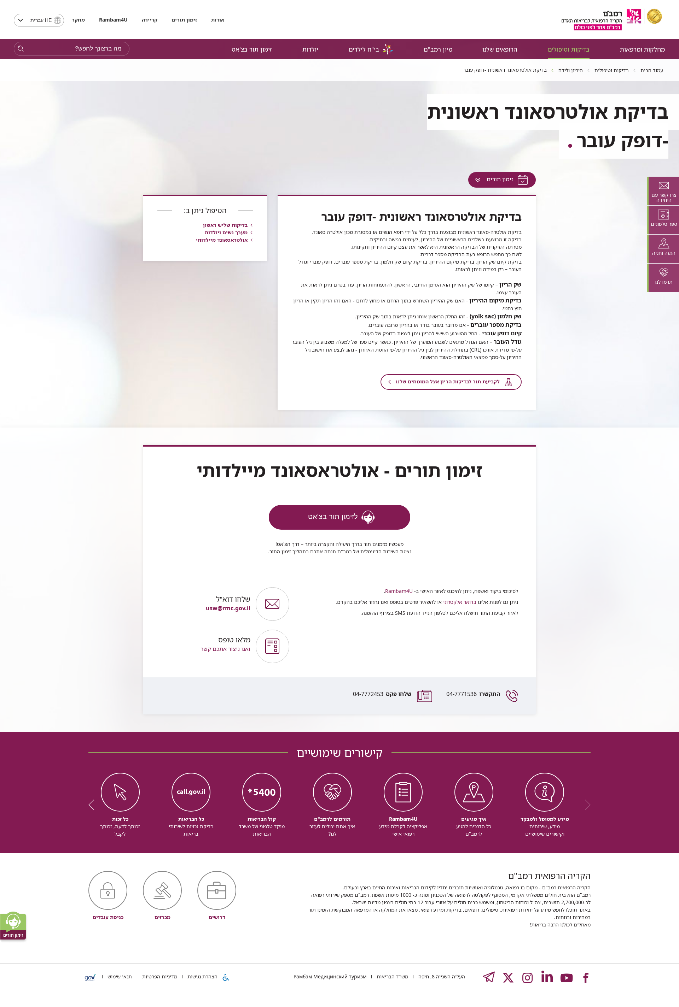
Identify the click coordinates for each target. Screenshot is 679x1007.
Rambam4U (399, 591)
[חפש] (21, 49)
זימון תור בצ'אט (252, 49)
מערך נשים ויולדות (226, 232)
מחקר (78, 19)
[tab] (663, 191)
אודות (217, 19)
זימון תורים (184, 19)
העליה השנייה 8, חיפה (441, 976)
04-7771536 (473, 694)
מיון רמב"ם (438, 49)
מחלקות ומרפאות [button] (642, 49)
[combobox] (39, 20)
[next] (94, 805)
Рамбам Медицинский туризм (330, 976)
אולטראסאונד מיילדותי (222, 239)
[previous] (585, 805)
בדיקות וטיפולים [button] (569, 49)
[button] (203, 646)
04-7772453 (382, 694)
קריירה (149, 19)
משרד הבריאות (391, 976)
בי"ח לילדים (364, 49)
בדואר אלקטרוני (459, 602)
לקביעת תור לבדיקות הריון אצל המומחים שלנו (448, 381)
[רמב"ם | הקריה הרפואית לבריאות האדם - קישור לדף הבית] (612, 19)
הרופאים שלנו (499, 49)
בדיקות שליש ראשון (225, 225)
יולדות (310, 49)
